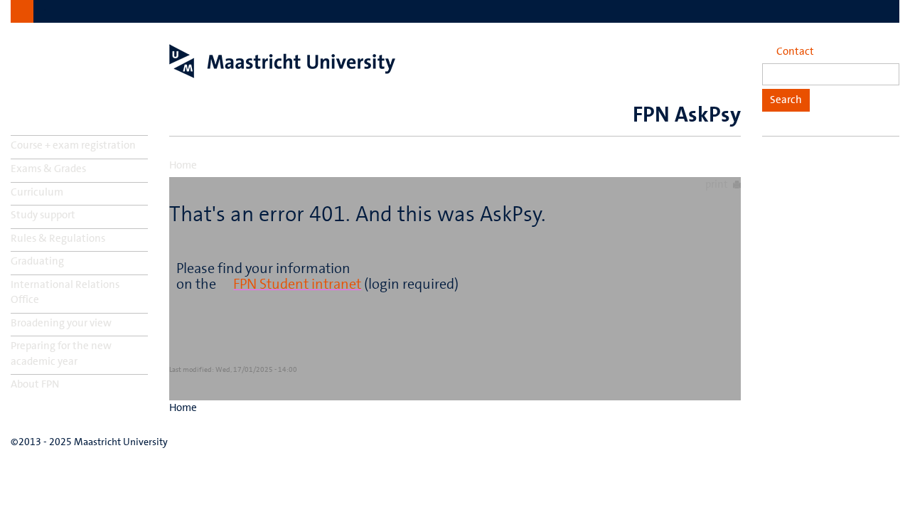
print (716, 184)
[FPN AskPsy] (282, 61)
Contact (795, 51)
